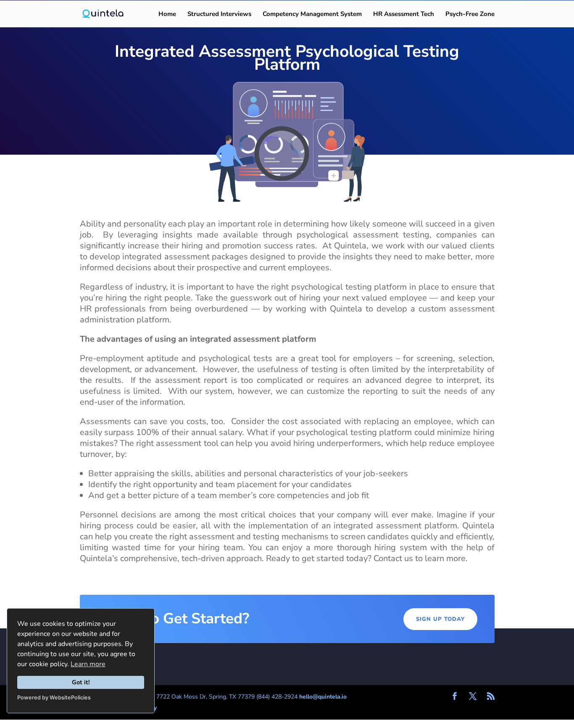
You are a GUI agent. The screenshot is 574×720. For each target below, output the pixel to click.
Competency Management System (312, 14)
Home (167, 14)
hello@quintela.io (323, 697)
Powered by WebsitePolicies (54, 697)
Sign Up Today (440, 619)
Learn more (88, 664)
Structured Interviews (219, 14)
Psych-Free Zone (470, 14)
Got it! (81, 682)
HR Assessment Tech (403, 14)
